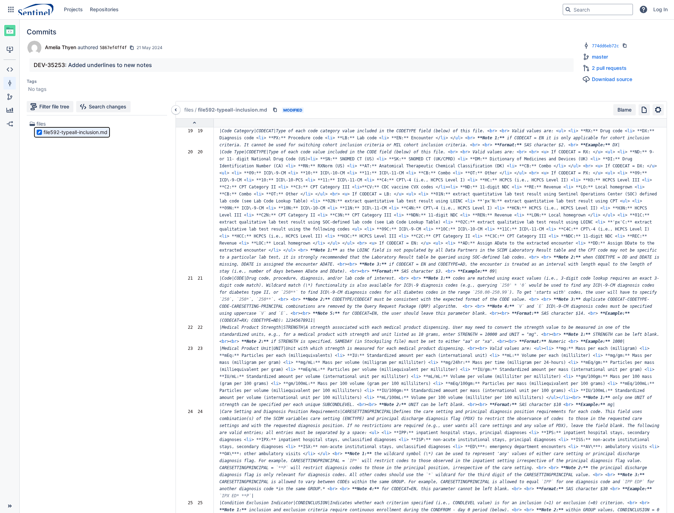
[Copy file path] (274, 110)
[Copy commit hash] (131, 48)
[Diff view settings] (658, 109)
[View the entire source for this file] (644, 109)
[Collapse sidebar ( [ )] (10, 506)
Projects (73, 9)
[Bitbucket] (35, 9)
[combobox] (598, 9)
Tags (32, 81)
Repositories (104, 9)
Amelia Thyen (60, 47)
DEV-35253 (49, 64)
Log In (660, 9)
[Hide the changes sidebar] (175, 109)
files (41, 124)
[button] (11, 9)
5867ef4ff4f (113, 47)
